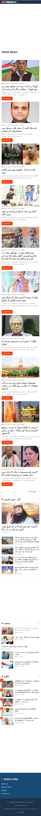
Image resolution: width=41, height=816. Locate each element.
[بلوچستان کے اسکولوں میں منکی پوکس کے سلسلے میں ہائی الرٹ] (7, 665)
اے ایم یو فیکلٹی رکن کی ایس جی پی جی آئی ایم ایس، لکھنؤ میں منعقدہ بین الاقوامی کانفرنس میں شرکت (26, 559)
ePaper (4, 790)
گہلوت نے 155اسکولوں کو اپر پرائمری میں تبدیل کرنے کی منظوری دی (26, 719)
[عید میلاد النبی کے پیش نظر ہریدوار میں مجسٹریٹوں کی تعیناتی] (20, 112)
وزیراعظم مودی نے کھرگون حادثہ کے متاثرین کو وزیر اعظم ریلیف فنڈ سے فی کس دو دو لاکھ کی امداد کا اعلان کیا (19, 255)
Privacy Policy (6, 787)
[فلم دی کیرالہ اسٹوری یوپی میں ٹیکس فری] (20, 154)
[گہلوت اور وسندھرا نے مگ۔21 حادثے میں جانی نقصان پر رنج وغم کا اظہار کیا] (20, 456)
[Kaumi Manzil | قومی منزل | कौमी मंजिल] (9, 2)
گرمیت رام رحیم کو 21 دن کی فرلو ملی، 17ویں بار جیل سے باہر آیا (19, 528)
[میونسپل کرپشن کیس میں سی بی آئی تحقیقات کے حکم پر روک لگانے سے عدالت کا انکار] (20, 367)
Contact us (6, 794)
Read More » (7, 98)
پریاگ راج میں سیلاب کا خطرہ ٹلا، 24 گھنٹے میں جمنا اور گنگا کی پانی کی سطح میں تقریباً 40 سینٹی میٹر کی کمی (27, 539)
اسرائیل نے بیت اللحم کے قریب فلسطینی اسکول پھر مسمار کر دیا (27, 682)
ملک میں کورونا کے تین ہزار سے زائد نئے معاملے (27, 653)
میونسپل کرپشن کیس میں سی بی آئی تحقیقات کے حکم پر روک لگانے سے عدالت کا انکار (20, 385)
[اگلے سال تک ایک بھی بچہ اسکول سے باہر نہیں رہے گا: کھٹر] (7, 702)
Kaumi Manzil (7, 83)
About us (5, 784)
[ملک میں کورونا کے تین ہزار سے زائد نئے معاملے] (7, 655)
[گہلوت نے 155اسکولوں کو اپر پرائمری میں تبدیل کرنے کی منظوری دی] (7, 721)
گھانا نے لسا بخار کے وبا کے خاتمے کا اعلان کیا (14, 646)
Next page (32, 492)
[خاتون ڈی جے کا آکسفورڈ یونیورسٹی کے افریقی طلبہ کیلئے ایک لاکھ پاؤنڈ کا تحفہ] (7, 693)
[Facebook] (18, 812)
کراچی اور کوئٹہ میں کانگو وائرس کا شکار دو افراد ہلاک (26, 629)
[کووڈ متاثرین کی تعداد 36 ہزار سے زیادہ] (7, 640)
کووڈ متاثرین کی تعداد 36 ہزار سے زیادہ (27, 637)
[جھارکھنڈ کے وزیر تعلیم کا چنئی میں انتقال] (7, 712)
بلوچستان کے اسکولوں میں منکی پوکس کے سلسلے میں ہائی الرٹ (27, 663)
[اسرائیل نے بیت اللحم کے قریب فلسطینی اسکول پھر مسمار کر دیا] (7, 684)
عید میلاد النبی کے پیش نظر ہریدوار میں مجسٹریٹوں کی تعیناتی (19, 129)
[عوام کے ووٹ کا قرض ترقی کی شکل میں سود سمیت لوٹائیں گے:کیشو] (20, 281)
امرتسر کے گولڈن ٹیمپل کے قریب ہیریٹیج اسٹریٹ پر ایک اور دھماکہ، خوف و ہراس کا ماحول (20, 430)
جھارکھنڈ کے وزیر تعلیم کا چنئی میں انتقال (25, 710)
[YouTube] (23, 812)
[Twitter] (20, 812)
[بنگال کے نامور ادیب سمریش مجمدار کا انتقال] (20, 325)
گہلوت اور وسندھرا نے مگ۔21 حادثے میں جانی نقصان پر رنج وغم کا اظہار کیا (20, 473)
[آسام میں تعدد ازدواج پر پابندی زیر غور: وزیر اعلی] (20, 195)
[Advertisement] (20, 26)
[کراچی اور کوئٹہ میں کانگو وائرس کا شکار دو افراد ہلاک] (7, 631)
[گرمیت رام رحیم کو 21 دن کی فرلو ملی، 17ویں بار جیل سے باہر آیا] (20, 513)
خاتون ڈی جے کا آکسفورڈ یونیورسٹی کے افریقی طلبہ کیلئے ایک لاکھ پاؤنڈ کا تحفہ (27, 691)
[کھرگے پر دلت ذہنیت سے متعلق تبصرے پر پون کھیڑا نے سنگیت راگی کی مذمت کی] (20, 70)
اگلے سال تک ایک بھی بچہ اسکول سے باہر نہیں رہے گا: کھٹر (26, 700)
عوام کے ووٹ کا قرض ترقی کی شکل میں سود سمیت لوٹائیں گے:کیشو (20, 299)
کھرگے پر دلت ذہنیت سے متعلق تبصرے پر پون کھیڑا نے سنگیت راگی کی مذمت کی (20, 88)
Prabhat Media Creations (28, 809)
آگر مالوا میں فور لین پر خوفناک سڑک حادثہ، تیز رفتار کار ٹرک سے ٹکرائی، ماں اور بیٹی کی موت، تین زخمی (27, 549)
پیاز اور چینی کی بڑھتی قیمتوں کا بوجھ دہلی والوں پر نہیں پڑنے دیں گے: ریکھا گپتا (26, 569)
